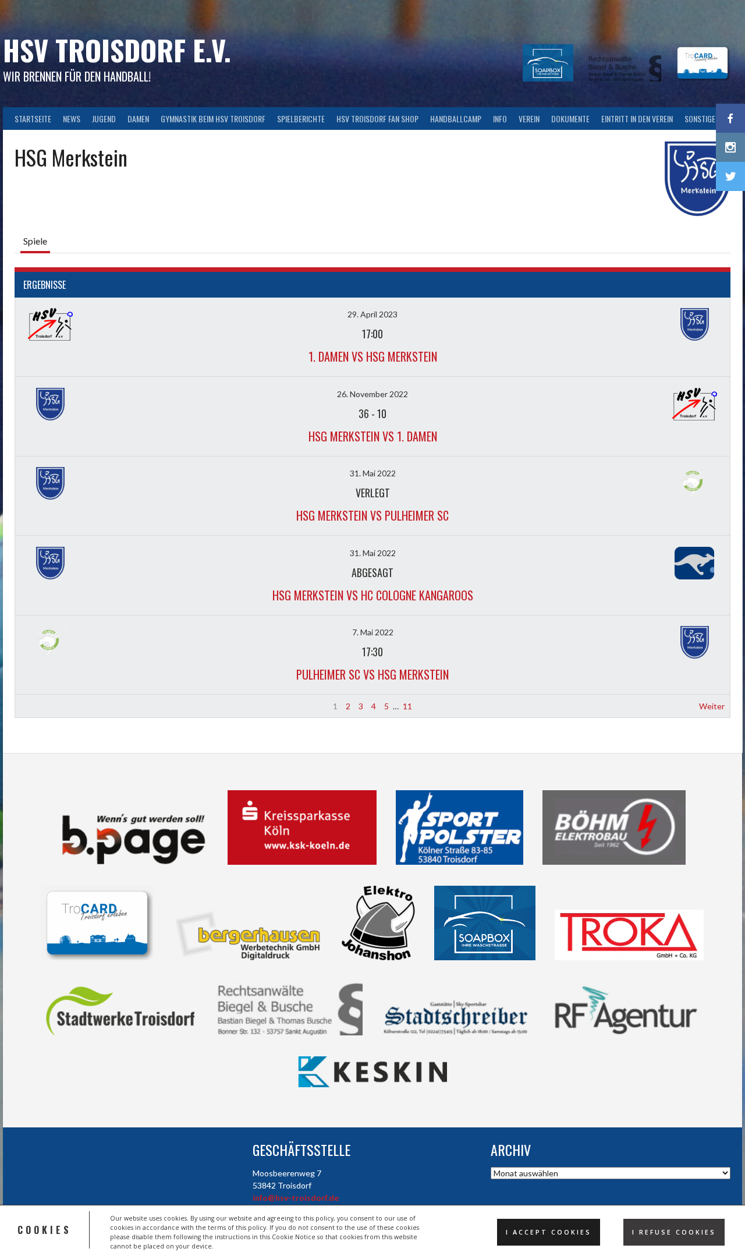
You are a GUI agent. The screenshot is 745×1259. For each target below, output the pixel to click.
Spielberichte (301, 118)
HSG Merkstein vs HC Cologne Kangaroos (372, 595)
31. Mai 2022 (373, 473)
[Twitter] (730, 176)
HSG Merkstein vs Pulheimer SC (372, 515)
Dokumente (570, 118)
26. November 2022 (372, 394)
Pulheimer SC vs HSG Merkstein (372, 674)
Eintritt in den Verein (637, 118)
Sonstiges (701, 118)
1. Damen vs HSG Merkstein (372, 356)
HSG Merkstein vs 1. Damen (372, 436)
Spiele (35, 240)
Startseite (33, 118)
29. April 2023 (372, 314)
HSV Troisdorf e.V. (117, 49)
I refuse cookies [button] (674, 1232)
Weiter (712, 706)
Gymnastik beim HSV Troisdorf (213, 118)
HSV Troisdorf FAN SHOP (377, 118)
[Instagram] (730, 147)
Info (500, 118)
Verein (529, 118)
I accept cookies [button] (548, 1232)
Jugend (104, 118)
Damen (138, 118)
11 (407, 706)
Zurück (33, 706)
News (71, 118)
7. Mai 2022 (372, 632)
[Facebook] (730, 118)
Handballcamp (455, 118)
